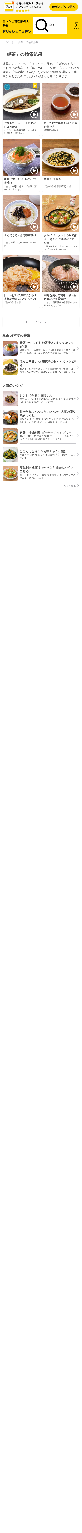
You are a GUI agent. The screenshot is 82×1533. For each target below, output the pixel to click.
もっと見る (70, 486)
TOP (6, 42)
